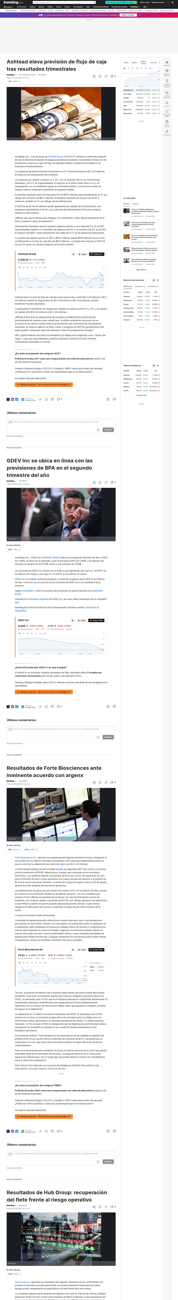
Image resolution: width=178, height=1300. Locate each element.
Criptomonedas (122, 10)
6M (32, 267)
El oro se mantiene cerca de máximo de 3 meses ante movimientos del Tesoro (145, 237)
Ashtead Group (55, 156)
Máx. (45, 267)
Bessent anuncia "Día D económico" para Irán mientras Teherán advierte (144, 249)
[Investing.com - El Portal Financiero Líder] (13, 2)
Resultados (42, 75)
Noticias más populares (28, 10)
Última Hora (42, 10)
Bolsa (68, 10)
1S (23, 267)
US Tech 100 (128, 102)
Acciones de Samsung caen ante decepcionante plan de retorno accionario (143, 224)
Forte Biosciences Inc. (26, 857)
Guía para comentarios (15, 436)
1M (27, 267)
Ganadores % (140, 286)
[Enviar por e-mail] (52, 399)
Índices (134, 62)
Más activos (128, 286)
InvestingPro (28, 590)
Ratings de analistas (166, 10)
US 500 (126, 98)
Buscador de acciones (119, 7)
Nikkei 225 (127, 109)
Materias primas (143, 62)
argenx (62, 864)
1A (36, 267)
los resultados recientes (37, 599)
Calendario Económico (101, 7)
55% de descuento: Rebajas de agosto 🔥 (121, 2)
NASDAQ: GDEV (50, 557)
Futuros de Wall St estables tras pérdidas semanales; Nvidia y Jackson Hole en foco (145, 211)
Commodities (59, 10)
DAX (125, 106)
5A (40, 267)
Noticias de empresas (136, 10)
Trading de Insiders (151, 10)
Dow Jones (128, 94)
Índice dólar (128, 113)
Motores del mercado (134, 280)
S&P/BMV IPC (128, 90)
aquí (35, 582)
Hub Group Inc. (22, 1282)
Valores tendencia (132, 365)
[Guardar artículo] (99, 76)
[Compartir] (94, 76)
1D (19, 267)
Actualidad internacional (98, 10)
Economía (111, 10)
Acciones (153, 62)
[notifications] (168, 2)
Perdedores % (153, 286)
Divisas (50, 10)
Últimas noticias (11, 10)
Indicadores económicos (80, 10)
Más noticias (141, 270)
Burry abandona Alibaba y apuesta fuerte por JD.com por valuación (144, 260)
